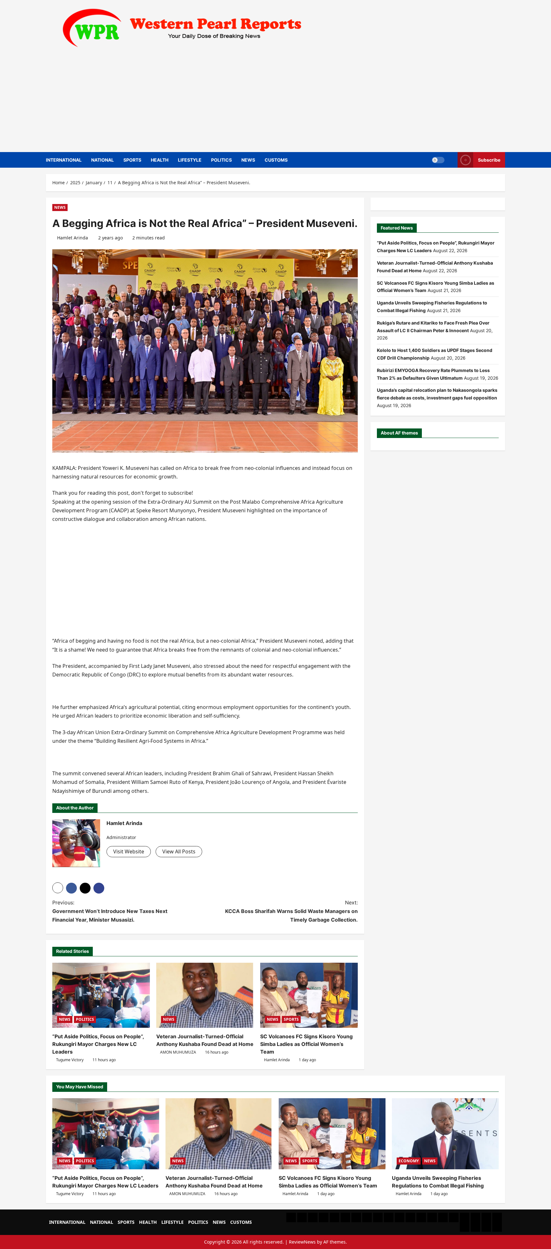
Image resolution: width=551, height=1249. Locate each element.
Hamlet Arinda (72, 238)
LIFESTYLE (190, 160)
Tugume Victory (70, 1060)
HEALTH (159, 160)
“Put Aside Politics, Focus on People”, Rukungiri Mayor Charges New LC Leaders (98, 1044)
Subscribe (489, 159)
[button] (57, 887)
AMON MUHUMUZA (178, 1052)
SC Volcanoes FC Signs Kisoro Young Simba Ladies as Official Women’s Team (306, 1044)
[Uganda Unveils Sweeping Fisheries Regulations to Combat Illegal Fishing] (445, 1133)
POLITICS (221, 160)
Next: (291, 911)
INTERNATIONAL (64, 160)
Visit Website (128, 851)
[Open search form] (451, 160)
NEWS (248, 160)
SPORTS (132, 160)
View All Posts (178, 851)
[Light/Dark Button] (438, 160)
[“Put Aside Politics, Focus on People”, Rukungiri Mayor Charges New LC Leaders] (101, 995)
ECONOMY (409, 1161)
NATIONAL (102, 160)
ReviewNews (302, 1242)
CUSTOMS (276, 160)
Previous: (109, 911)
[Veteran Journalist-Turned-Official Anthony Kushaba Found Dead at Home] (205, 995)
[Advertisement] (274, 97)
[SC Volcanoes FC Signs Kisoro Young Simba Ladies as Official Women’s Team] (309, 995)
